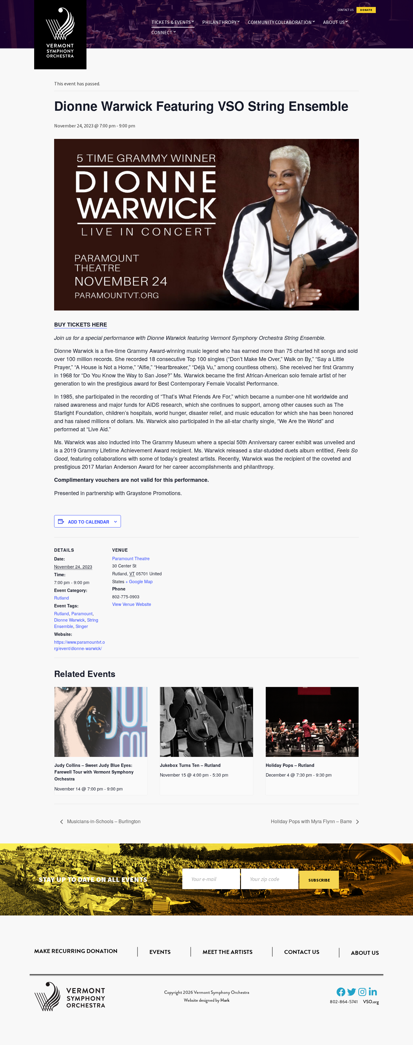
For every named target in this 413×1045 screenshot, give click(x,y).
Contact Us (345, 10)
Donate (366, 10)
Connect (162, 32)
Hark (224, 1000)
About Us (334, 22)
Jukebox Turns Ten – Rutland (190, 765)
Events (160, 952)
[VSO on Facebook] (341, 992)
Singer (82, 626)
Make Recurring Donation (76, 951)
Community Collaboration (280, 22)
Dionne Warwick (69, 620)
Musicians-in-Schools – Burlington (103, 821)
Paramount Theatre (131, 558)
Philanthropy (219, 22)
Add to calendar (88, 522)
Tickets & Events (171, 22)
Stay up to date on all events (93, 879)
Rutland (61, 598)
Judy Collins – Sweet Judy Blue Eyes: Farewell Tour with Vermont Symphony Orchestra (94, 772)
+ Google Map (139, 581)
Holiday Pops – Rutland (290, 765)
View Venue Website (131, 604)
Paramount (82, 613)
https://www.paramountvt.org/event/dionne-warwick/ (79, 645)
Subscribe (319, 880)
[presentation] (100, 722)
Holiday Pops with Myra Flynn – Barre (312, 821)
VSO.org (371, 1001)
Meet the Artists (227, 952)
